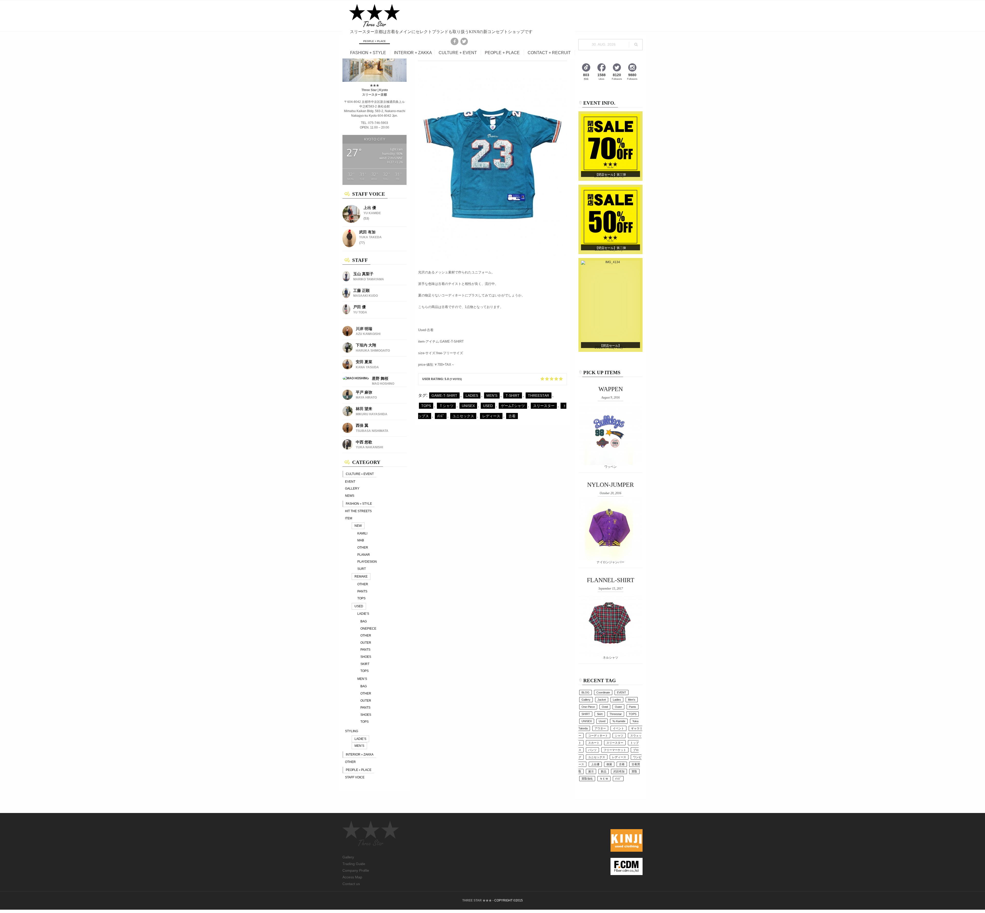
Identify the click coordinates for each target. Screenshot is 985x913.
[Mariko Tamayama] (346, 280)
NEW (358, 526)
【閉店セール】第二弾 (610, 248)
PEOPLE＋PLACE (358, 770)
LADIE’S (363, 614)
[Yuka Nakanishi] (347, 448)
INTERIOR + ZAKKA (413, 53)
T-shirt (513, 395)
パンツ (592, 749)
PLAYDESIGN (367, 561)
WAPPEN (610, 389)
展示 (591, 771)
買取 (634, 771)
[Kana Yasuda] (347, 368)
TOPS (361, 598)
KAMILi (362, 533)
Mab (360, 540)
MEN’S (362, 679)
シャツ (619, 735)
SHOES (365, 657)
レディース (491, 416)
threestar (538, 395)
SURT (361, 569)
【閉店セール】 (610, 346)
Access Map (352, 877)
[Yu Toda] (346, 313)
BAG (363, 621)
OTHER (362, 547)
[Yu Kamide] (351, 222)
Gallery (348, 857)
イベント (618, 728)
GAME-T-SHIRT (444, 395)
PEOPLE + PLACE (502, 53)
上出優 (595, 764)
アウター (600, 728)
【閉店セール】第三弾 (610, 174)
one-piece (588, 706)
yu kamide (618, 721)
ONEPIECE (368, 628)
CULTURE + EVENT (458, 53)
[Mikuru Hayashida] (347, 415)
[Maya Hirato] (347, 399)
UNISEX (468, 406)
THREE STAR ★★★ (477, 900)
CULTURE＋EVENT (360, 474)
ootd (605, 706)
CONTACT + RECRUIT (549, 53)
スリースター (544, 406)
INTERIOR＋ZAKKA (359, 754)
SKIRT (364, 664)
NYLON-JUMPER (610, 484)
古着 (512, 416)
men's (491, 395)
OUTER (365, 642)
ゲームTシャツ (513, 406)
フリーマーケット (615, 749)
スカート (593, 742)
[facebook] (454, 41)
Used (488, 406)
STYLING (351, 731)
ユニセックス (463, 416)
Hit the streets (358, 511)
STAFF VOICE (355, 777)
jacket (601, 699)
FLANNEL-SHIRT (610, 580)
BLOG (585, 692)
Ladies (472, 395)
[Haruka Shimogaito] (347, 351)
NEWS (349, 496)
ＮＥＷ (604, 778)
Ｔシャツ (446, 406)
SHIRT (586, 714)
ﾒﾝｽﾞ (440, 416)
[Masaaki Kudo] (346, 297)
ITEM (348, 518)
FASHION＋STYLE (359, 503)
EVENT (350, 481)
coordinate (603, 692)
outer (618, 706)
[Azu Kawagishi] (347, 335)
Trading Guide (353, 864)
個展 (609, 764)
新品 (603, 771)
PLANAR (363, 555)
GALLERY (352, 488)
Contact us (351, 884)
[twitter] (464, 41)
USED (358, 606)
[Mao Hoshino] (355, 378)
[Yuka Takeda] (349, 246)
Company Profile (355, 870)
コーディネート (598, 735)
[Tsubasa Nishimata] (347, 432)
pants (632, 706)
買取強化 (587, 778)
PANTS (362, 591)
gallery (586, 699)
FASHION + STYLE (368, 53)
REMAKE (361, 576)
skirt (600, 714)
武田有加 (619, 771)
